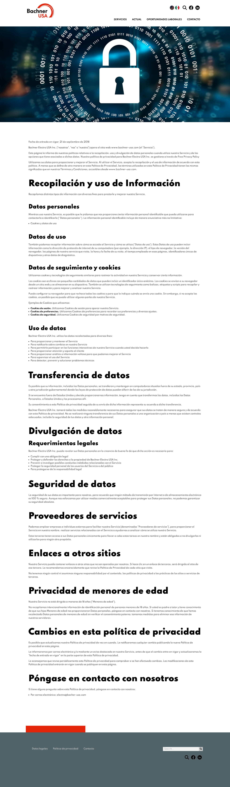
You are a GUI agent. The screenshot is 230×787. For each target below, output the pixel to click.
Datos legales (40, 749)
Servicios (120, 19)
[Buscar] (201, 749)
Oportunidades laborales (164, 19)
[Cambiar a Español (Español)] (177, 8)
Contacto (193, 19)
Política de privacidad (65, 749)
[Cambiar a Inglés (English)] (172, 8)
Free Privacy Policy (188, 157)
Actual (136, 19)
